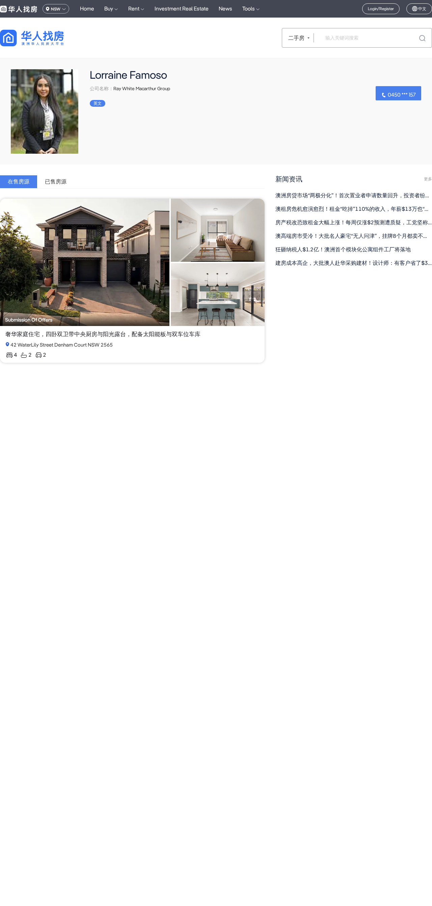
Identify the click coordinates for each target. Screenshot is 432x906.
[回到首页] (43, 38)
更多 (428, 179)
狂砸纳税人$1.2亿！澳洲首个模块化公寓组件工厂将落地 (343, 249)
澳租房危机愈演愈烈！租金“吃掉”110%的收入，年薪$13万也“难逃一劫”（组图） (353, 209)
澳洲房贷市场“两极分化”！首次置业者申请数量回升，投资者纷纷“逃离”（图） (353, 195)
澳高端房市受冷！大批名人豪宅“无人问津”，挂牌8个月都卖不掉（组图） (353, 236)
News (225, 8)
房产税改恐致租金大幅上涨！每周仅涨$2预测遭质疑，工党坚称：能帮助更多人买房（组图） (353, 222)
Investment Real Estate (182, 8)
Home (87, 8)
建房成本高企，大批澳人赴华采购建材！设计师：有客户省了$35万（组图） (353, 263)
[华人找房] (18, 8)
